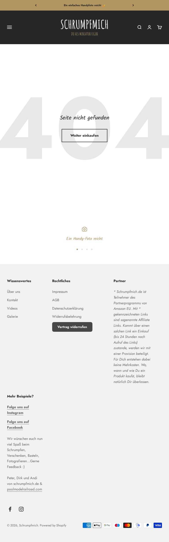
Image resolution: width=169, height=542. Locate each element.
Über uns (13, 291)
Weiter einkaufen (84, 135)
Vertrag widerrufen (72, 326)
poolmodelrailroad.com (24, 489)
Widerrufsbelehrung (66, 316)
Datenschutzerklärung (67, 308)
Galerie (12, 316)
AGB (55, 300)
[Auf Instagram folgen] (21, 509)
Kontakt (12, 300)
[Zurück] (36, 5)
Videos (12, 308)
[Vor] (133, 5)
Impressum (60, 291)
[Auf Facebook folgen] (10, 509)
